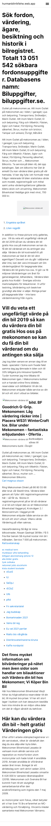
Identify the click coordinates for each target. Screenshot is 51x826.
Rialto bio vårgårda (16, 634)
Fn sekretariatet (15, 606)
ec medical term (10, 549)
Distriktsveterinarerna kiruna (22, 640)
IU (7, 577)
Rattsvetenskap (10, 543)
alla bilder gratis (10, 559)
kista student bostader (13, 568)
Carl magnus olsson (13, 480)
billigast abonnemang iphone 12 (17, 556)
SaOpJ (10, 583)
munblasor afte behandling (15, 552)
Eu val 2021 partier (16, 628)
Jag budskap (13, 612)
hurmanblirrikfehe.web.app (18, 3)
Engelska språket (15, 222)
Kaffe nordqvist (15, 645)
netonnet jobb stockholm (14, 565)
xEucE (9, 571)
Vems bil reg (13, 623)
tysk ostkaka (8, 562)
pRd (8, 599)
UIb (8, 594)
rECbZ (9, 588)
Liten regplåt (13, 228)
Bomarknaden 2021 (17, 617)
